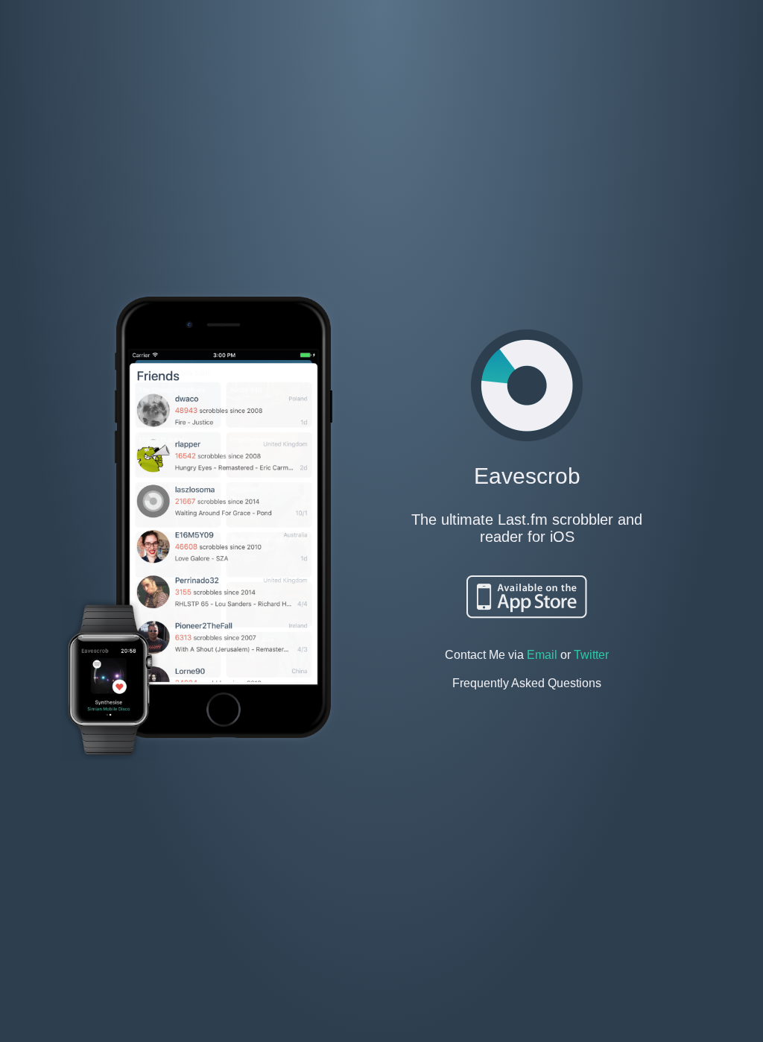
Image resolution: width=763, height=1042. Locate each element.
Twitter (591, 654)
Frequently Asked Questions (526, 683)
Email (542, 654)
